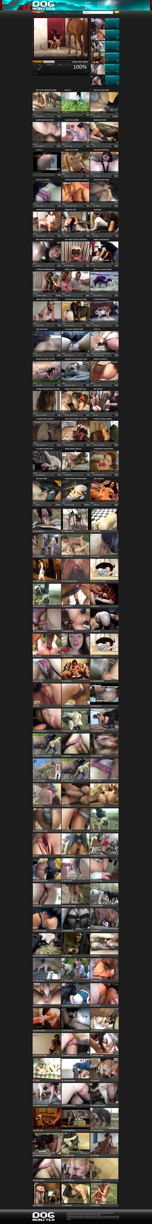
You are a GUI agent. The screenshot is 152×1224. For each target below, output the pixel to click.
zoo (99, 176)
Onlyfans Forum (110, 30)
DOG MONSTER (43, 5)
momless (67, 235)
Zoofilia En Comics (110, 76)
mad (40, 355)
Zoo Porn (113, 5)
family (68, 445)
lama (44, 474)
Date (75, 12)
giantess (98, 205)
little (42, 325)
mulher (95, 355)
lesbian (37, 205)
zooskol (99, 385)
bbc (94, 235)
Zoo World (113, 2)
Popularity (63, 12)
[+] (84, 71)
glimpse (66, 146)
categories (50, 12)
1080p (67, 265)
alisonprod (102, 474)
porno (98, 355)
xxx (68, 325)
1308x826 (44, 415)
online (69, 504)
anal (72, 355)
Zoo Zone (100, 2)
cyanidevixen (43, 445)
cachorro (66, 415)
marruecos (38, 235)
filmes (72, 504)
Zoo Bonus (88, 2)
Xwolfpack (88, 7)
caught (70, 146)
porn (37, 116)
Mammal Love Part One (111, 53)
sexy (65, 295)
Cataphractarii (101, 5)
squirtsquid (41, 146)
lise (98, 504)
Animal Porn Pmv (110, 64)
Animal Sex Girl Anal (111, 41)
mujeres (71, 205)
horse (94, 295)
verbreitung (38, 295)
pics (94, 176)
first (40, 325)
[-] (87, 71)
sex (68, 176)
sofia (99, 116)
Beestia (87, 3)
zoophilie (44, 295)
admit (37, 325)
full (65, 265)
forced (68, 355)
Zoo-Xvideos (101, 8)
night (94, 415)
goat (37, 385)
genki (70, 474)
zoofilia (66, 205)
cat (94, 325)
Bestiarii (87, 8)
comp (65, 176)
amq (40, 415)
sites (39, 265)
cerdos (74, 205)
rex (39, 504)
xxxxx (37, 415)
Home (38, 12)
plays (39, 116)
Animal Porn (113, 3)
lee (96, 116)
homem (71, 415)
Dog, (41, 67)
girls (97, 415)
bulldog (66, 385)
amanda (74, 385)
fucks (70, 385)
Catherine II (113, 7)
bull (101, 295)
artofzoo (72, 265)
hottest (41, 205)
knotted (40, 385)
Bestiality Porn (101, 7)
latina (98, 445)
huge (97, 235)
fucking (98, 295)
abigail (38, 69)
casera (94, 445)
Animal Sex (113, 8)
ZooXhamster (89, 5)
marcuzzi (72, 325)
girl (42, 116)
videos (102, 355)
